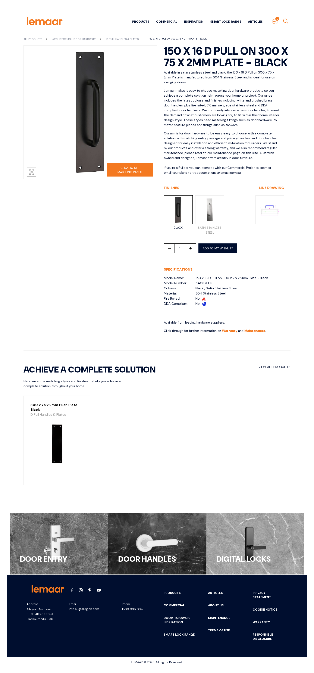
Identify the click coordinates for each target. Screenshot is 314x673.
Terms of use (219, 630)
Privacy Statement (262, 595)
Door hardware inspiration (177, 620)
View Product (57, 477)
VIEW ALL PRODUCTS (274, 367)
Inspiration (193, 22)
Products (140, 22)
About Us (216, 605)
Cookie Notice (265, 609)
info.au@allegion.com (84, 609)
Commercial (166, 22)
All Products (33, 39)
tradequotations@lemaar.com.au (216, 173)
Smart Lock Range (225, 22)
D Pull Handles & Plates (122, 39)
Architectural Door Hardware (74, 39)
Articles (255, 22)
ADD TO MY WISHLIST (218, 248)
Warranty (229, 331)
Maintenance (254, 331)
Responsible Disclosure (263, 637)
